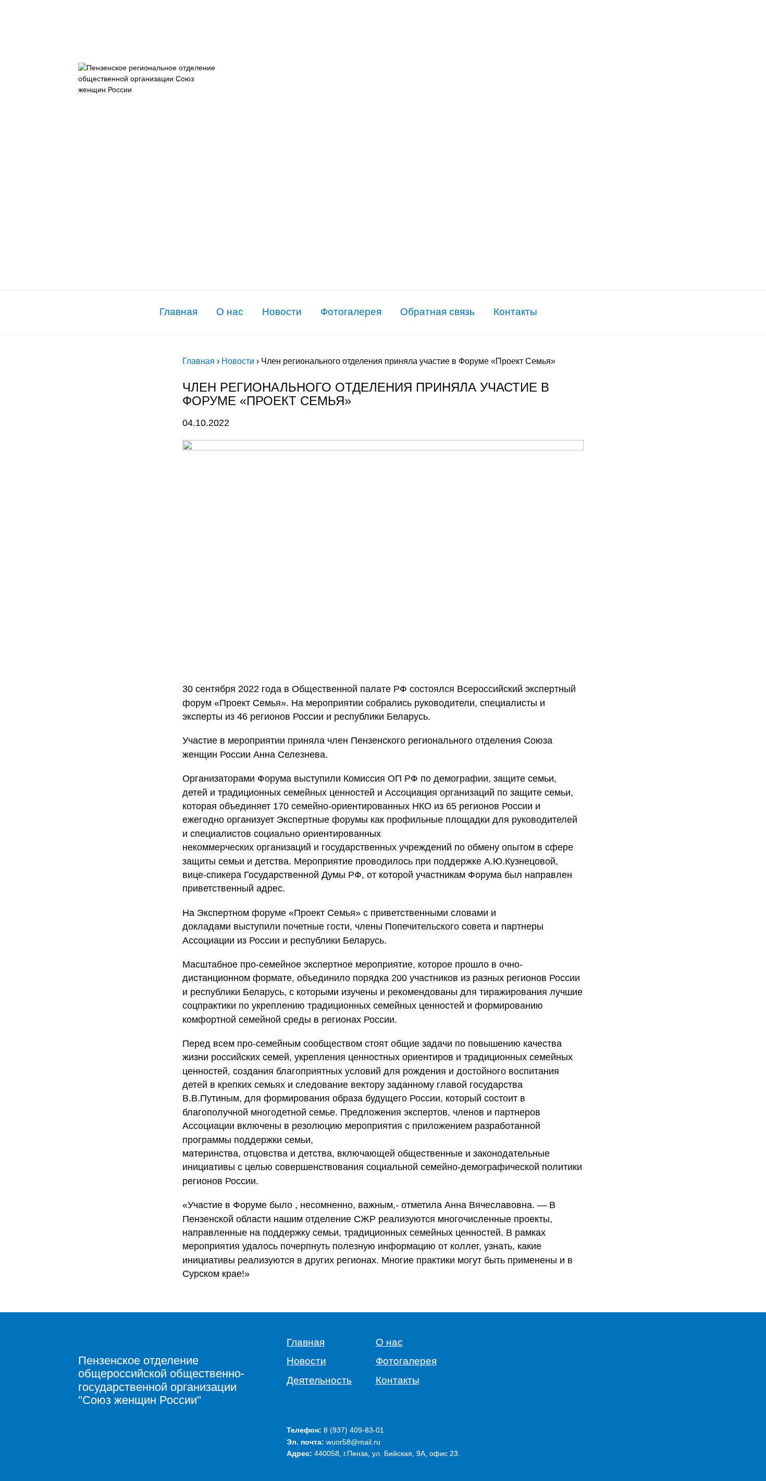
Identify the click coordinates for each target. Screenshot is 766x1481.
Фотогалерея (350, 311)
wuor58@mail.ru (353, 1442)
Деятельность (319, 1380)
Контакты (515, 311)
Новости (282, 311)
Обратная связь (437, 311)
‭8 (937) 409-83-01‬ (354, 1430)
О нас (229, 311)
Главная (178, 311)
